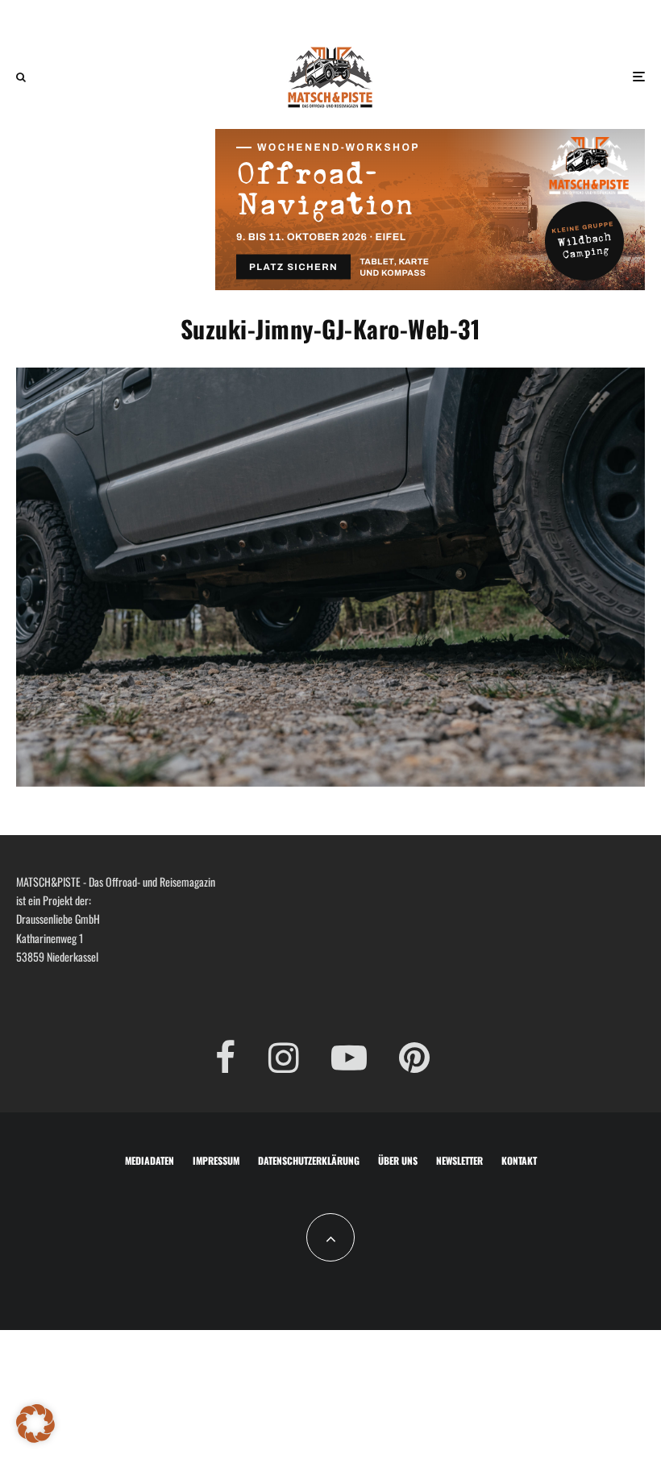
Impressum (216, 1160)
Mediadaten (149, 1160)
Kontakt (519, 1160)
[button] (35, 1423)
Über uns (398, 1160)
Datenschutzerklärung (309, 1160)
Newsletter (459, 1160)
